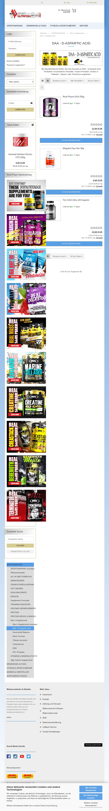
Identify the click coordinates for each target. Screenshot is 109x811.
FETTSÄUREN (17, 588)
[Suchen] (42, 2)
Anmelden (20, 55)
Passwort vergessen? (16, 65)
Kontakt (46, 699)
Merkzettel (93, 3)
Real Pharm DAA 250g (73, 97)
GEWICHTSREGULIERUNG (22, 584)
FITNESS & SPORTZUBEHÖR (63, 26)
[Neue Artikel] (33, 125)
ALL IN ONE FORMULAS (21, 577)
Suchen (20, 545)
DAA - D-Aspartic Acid (22, 628)
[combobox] (59, 80)
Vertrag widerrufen (93, 745)
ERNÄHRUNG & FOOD (36, 26)
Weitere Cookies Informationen (91, 804)
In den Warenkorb (71, 140)
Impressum (47, 694)
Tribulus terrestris (20, 640)
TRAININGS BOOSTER (20, 604)
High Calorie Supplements (22, 660)
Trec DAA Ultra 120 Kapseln (76, 200)
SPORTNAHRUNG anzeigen (22, 569)
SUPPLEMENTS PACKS (17, 676)
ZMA (15, 648)
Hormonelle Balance (21, 632)
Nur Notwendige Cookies (91, 796)
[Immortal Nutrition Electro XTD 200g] (20, 140)
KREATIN (14, 596)
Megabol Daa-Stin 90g (73, 148)
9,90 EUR (20, 163)
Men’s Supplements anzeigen (23, 624)
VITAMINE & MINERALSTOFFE (22, 656)
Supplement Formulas (20, 600)
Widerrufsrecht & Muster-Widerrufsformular (53, 710)
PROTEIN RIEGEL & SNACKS (22, 616)
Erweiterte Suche (20, 551)
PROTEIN (15, 612)
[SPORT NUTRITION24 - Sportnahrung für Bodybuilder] (25, 14)
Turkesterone (18, 644)
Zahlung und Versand (52, 704)
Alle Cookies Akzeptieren (91, 789)
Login (67, 3)
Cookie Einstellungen (51, 732)
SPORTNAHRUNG (15, 26)
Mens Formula (19, 636)
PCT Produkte (18, 652)
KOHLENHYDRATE (19, 592)
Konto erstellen (13, 61)
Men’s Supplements (19, 620)
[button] (42, 80)
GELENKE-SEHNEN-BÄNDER (22, 608)
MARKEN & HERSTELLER (18, 672)
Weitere (84, 26)
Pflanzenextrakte (18, 573)
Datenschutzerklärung (48, 806)
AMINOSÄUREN (17, 580)
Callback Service (49, 727)
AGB (44, 718)
